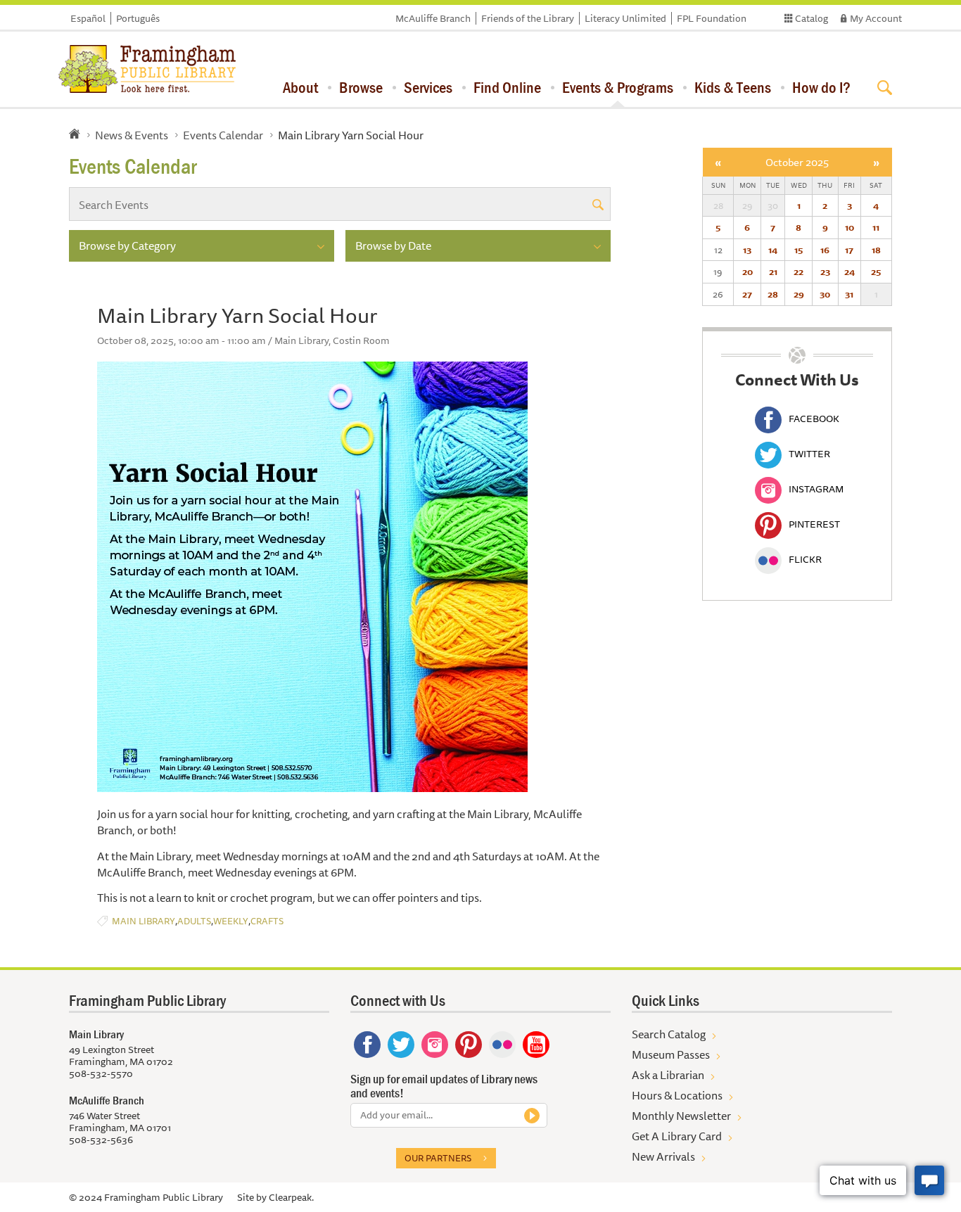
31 (849, 294)
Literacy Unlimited (625, 18)
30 (825, 294)
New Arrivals (663, 1156)
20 (747, 271)
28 (773, 294)
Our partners (438, 1158)
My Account (876, 18)
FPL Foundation (711, 18)
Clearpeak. (291, 1197)
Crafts (267, 921)
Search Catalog (669, 1034)
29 (799, 294)
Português (138, 18)
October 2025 (797, 162)
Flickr (805, 559)
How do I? (821, 87)
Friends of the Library (527, 18)
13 (747, 250)
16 (824, 250)
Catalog (811, 18)
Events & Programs (617, 87)
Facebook (814, 418)
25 (876, 271)
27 (747, 294)
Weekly (230, 921)
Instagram (816, 489)
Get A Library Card (677, 1136)
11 (875, 227)
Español (88, 18)
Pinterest (814, 524)
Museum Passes (671, 1054)
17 (849, 250)
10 (849, 227)
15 (798, 250)
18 (876, 250)
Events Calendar (223, 135)
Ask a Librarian (668, 1075)
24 (849, 271)
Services (428, 87)
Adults (194, 921)
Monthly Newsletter (681, 1115)
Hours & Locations (677, 1095)
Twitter (809, 453)
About (300, 87)
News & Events (131, 135)
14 (772, 250)
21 (773, 271)
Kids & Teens (732, 87)
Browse (361, 87)
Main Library (143, 921)
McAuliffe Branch (433, 18)
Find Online (507, 87)
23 (825, 271)
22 (798, 271)
